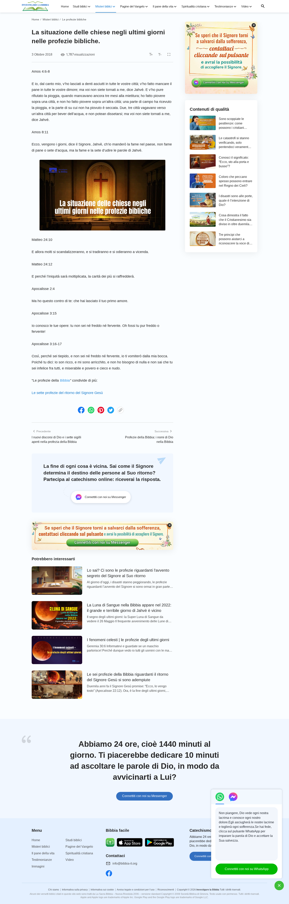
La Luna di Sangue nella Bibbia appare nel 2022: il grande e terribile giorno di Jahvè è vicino (129, 608)
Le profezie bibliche (74, 19)
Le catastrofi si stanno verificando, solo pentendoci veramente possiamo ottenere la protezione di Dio (234, 142)
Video (245, 6)
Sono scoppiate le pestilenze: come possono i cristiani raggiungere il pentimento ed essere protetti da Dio (234, 123)
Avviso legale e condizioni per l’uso (136, 889)
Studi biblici (80, 6)
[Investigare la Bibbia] (36, 6)
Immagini (38, 866)
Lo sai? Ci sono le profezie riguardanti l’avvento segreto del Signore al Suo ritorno (128, 573)
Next (266, 770)
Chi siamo (53, 889)
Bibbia (65, 380)
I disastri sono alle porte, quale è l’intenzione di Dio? (236, 200)
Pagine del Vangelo (132, 6)
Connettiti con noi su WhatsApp (247, 869)
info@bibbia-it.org (124, 863)
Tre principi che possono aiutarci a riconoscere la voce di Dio (234, 239)
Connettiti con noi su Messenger (144, 796)
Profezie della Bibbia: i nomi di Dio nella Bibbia (149, 439)
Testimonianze (223, 6)
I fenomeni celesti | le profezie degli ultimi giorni (128, 640)
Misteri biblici (103, 6)
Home (65, 6)
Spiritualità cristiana (193, 6)
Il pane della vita (163, 6)
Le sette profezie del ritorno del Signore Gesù (67, 393)
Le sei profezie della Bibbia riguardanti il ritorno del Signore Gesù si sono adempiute (127, 677)
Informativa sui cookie (102, 889)
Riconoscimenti (165, 889)
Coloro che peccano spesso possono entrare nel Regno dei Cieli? (235, 181)
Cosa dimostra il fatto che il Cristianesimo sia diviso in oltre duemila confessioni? (235, 220)
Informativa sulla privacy (75, 889)
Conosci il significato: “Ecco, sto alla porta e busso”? (234, 162)
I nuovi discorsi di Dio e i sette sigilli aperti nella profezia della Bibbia (56, 439)
